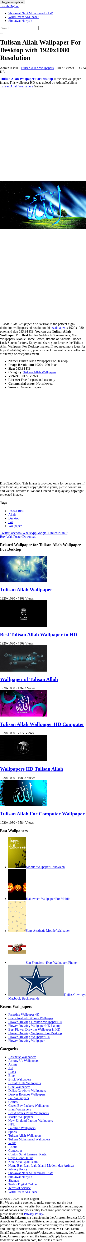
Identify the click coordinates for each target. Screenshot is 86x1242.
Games (13, 1102)
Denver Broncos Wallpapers (27, 1094)
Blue (11, 1075)
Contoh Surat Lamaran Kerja (27, 1154)
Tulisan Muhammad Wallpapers (29, 1139)
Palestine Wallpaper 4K (23, 1014)
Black (12, 1072)
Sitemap (13, 1180)
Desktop (13, 518)
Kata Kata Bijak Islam (23, 1162)
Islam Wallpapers (19, 1109)
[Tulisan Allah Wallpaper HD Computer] (23, 715)
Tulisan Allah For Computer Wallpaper (42, 813)
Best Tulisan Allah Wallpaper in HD (38, 634)
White (12, 1143)
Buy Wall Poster (11, 536)
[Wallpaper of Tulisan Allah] (23, 670)
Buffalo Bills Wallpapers (24, 1083)
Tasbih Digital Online (22, 1184)
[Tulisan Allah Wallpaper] (23, 580)
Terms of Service (19, 1188)
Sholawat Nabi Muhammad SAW (30, 13)
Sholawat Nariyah (20, 20)
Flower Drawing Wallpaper (26, 1040)
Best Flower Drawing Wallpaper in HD (34, 1029)
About (12, 1147)
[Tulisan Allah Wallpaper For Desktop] (43, 205)
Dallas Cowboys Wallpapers (27, 1090)
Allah (12, 514)
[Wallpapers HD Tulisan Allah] (23, 760)
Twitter (4, 533)
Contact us (15, 1150)
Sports (12, 1132)
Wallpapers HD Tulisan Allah (31, 769)
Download (29, 536)
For (10, 522)
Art (10, 1068)
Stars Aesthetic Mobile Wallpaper (48, 931)
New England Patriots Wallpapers (30, 1120)
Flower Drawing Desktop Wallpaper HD (35, 1022)
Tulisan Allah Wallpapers (37, 68)
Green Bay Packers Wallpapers (28, 1105)
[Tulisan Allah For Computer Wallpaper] (23, 805)
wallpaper (58, 327)
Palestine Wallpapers (21, 1128)
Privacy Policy (18, 1169)
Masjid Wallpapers (20, 1117)
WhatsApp (29, 533)
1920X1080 (16, 511)
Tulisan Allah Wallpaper (26, 589)
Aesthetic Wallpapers (22, 1057)
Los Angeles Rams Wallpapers (28, 1113)
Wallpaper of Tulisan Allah (29, 679)
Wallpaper (15, 526)
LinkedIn (54, 533)
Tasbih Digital (9, 6)
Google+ (42, 533)
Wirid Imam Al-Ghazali (23, 17)
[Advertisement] (43, 134)
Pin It (63, 533)
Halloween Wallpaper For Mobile (48, 898)
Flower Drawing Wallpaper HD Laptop (34, 1025)
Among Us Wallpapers (23, 1060)
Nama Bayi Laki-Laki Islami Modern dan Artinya (41, 1165)
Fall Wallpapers (18, 1098)
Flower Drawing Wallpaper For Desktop (35, 1033)
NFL (11, 1124)
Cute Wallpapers (19, 1087)
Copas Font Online (20, 1158)
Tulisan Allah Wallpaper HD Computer (42, 724)
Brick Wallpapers (19, 1079)
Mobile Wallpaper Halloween (45, 867)
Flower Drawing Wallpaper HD (29, 1037)
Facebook (15, 533)
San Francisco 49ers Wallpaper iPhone (51, 962)
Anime (12, 1064)
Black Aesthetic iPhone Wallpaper (30, 1018)
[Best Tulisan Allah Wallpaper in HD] (23, 625)
